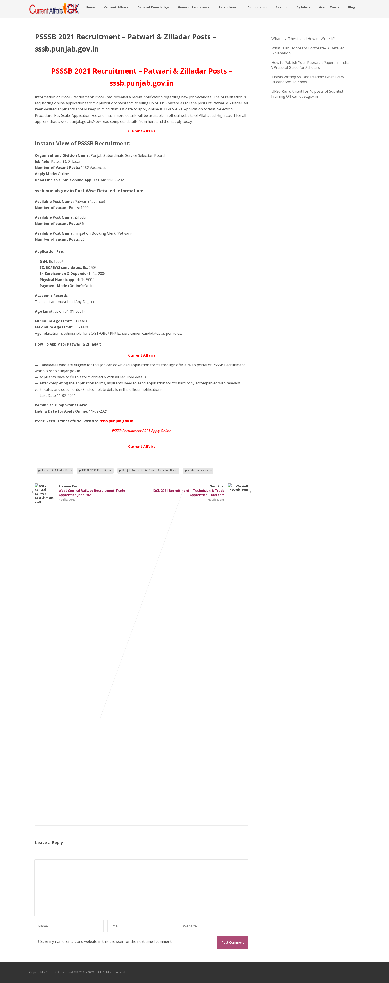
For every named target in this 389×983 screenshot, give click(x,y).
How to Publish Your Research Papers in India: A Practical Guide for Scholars (310, 65)
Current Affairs (116, 7)
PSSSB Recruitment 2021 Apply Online (141, 430)
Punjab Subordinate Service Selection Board (150, 470)
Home (90, 7)
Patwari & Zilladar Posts (57, 470)
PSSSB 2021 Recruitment (97, 470)
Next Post (189, 490)
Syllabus (303, 7)
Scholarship (257, 7)
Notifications (67, 500)
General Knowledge (153, 7)
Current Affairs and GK (62, 972)
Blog (351, 7)
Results (282, 7)
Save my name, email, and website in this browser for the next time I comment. (106, 941)
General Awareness (193, 7)
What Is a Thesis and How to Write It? (303, 38)
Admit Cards (329, 7)
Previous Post (92, 490)
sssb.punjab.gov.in (200, 470)
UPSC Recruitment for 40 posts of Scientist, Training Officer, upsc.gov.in (307, 94)
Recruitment (228, 7)
